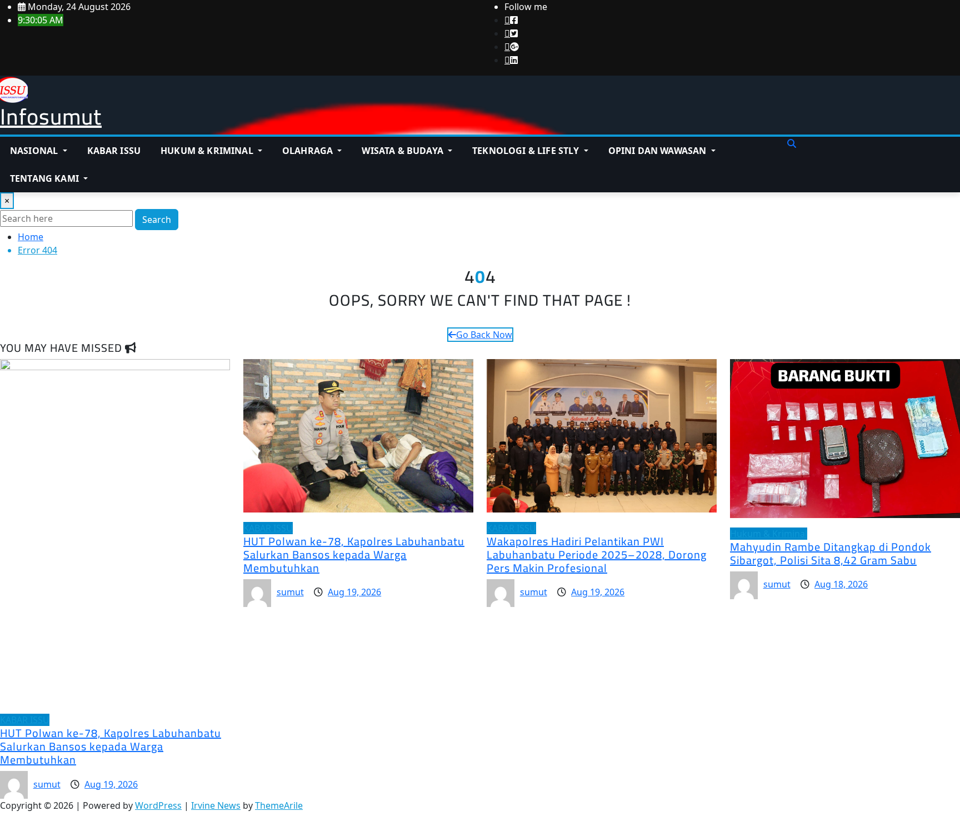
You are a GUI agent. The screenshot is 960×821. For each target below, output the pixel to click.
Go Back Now (484, 335)
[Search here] (791, 143)
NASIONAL (35, 151)
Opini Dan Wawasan (658, 151)
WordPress (158, 805)
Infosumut (51, 116)
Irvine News (216, 805)
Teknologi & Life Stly (527, 151)
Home (30, 237)
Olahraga (308, 151)
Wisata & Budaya (404, 151)
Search (156, 219)
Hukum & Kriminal (208, 151)
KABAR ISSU (114, 151)
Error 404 (37, 250)
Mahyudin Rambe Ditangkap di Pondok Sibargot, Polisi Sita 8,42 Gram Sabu (830, 553)
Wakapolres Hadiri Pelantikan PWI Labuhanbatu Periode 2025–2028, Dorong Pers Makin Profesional (597, 554)
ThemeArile (279, 805)
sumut (47, 784)
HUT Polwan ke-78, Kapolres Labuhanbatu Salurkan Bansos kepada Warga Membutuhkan (110, 746)
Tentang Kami (45, 178)
